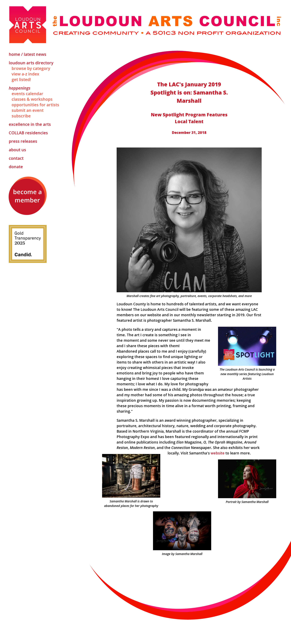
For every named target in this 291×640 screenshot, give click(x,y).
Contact (16, 158)
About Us (17, 149)
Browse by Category (31, 68)
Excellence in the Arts (30, 124)
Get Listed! (21, 79)
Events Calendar (27, 93)
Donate (16, 166)
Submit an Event (28, 110)
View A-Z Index (25, 74)
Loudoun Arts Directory (31, 63)
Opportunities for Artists (35, 105)
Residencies (28, 133)
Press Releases (23, 141)
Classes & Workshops (32, 99)
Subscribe (21, 116)
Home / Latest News (27, 54)
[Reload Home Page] (145, 25)
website (218, 453)
